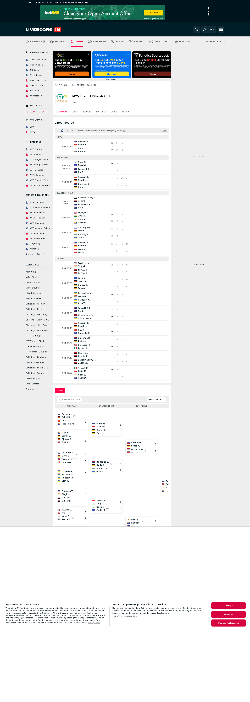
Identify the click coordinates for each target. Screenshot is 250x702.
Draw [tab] (60, 390)
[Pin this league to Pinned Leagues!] (110, 96)
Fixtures (101, 112)
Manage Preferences (228, 623)
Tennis (63, 85)
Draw (114, 112)
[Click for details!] (112, 146)
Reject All (228, 614)
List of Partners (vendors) (124, 616)
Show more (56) (33, 254)
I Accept (228, 606)
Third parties (94, 622)
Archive (126, 112)
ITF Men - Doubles (86, 85)
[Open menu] (221, 29)
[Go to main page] (49, 29)
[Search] (196, 29)
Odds (75, 112)
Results (86, 112)
